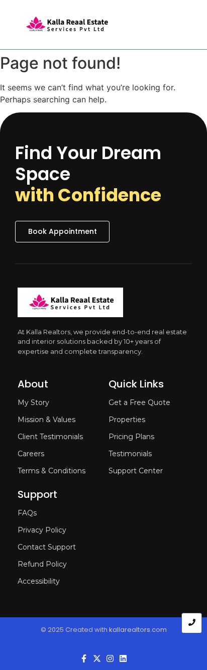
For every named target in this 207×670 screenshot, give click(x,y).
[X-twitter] (97, 658)
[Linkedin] (123, 658)
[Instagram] (110, 658)
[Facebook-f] (84, 658)
